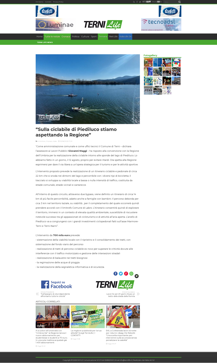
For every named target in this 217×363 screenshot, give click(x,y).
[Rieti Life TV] (146, 1)
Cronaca (66, 36)
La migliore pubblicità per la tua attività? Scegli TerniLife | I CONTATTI (86, 333)
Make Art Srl (149, 360)
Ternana (103, 36)
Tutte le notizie (52, 36)
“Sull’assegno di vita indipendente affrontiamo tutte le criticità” (55, 294)
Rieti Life (113, 36)
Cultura (85, 36)
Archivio (42, 141)
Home (40, 36)
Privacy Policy (58, 2)
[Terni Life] (103, 29)
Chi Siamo (39, 2)
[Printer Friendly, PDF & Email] (137, 276)
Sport (94, 36)
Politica (75, 36)
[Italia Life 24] (157, 2)
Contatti (48, 2)
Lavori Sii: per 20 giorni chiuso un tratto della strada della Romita (120, 294)
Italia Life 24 (125, 36)
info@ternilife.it (126, 360)
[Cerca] (179, 2)
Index (55, 141)
